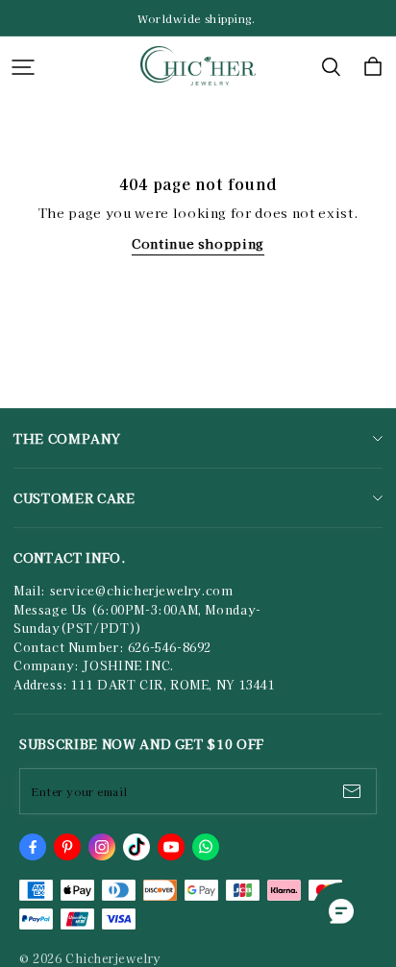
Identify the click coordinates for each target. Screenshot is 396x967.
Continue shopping (198, 243)
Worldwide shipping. (198, 18)
